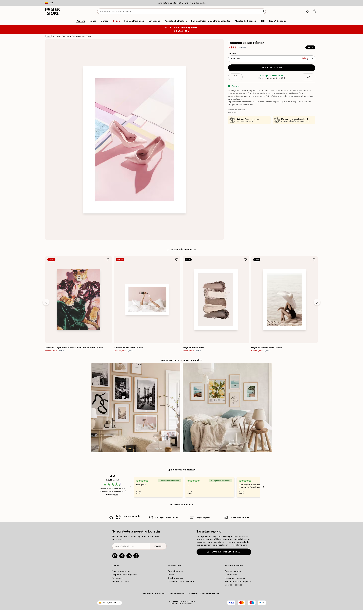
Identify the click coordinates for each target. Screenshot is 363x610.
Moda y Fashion (62, 36)
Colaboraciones (175, 578)
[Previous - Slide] (46, 302)
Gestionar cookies (233, 585)
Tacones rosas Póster (82, 36)
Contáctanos (231, 574)
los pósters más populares (124, 574)
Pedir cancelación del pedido (238, 581)
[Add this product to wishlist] (308, 77)
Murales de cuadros (121, 581)
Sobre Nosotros (175, 571)
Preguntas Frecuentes (235, 578)
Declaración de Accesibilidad (181, 581)
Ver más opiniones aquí (181, 504)
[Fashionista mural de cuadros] (135, 407)
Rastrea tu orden (233, 571)
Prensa (171, 574)
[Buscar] (263, 11)
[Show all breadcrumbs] (48, 36)
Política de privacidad (210, 593)
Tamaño (232, 53)
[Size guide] (235, 77)
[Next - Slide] (317, 302)
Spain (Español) (109, 602)
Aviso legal (193, 593)
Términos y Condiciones (154, 593)
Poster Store (188, 601)
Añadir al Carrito (271, 68)
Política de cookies (176, 593)
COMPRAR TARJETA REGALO (226, 552)
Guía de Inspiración (121, 571)
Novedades (117, 578)
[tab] (307, 11)
